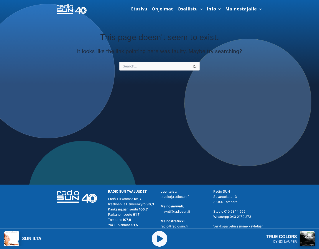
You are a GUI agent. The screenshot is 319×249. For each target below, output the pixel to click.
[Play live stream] (159, 238)
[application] (200, 9)
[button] (190, 9)
